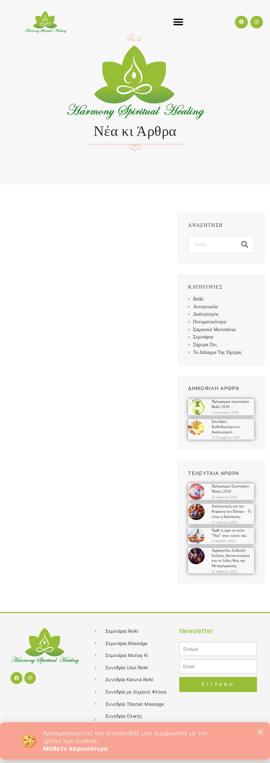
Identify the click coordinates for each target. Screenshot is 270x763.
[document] (135, 381)
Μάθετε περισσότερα (75, 748)
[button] (260, 732)
